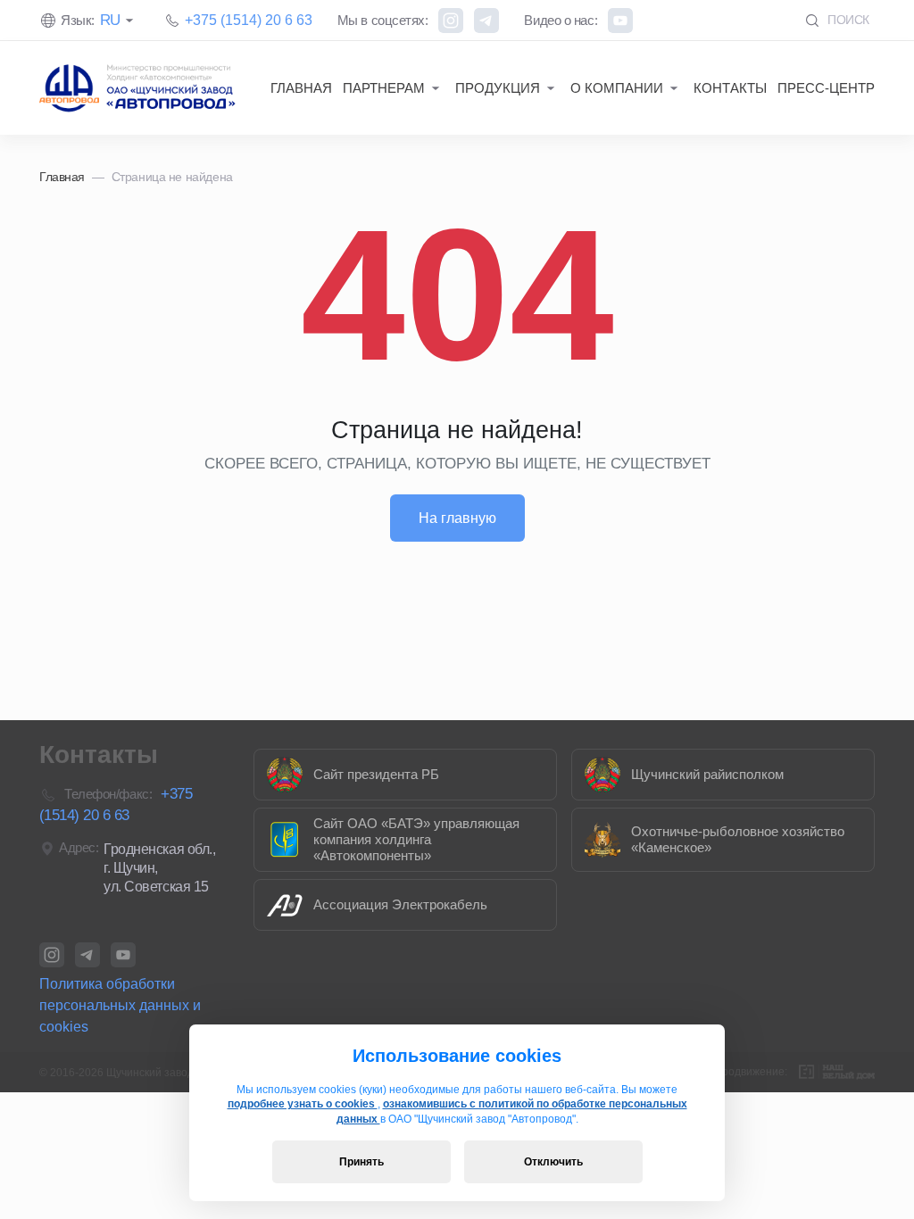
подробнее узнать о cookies (303, 1104)
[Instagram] (450, 20)
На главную (457, 518)
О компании (616, 87)
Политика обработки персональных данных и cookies (120, 1005)
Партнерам (384, 87)
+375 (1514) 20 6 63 (248, 20)
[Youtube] (620, 20)
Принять (361, 1162)
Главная (301, 87)
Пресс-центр (826, 87)
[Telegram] (486, 20)
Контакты (730, 87)
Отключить (553, 1162)
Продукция (497, 87)
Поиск (847, 19)
